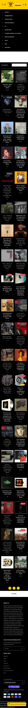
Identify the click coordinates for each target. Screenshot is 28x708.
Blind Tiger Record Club (13, 690)
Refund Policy (7, 668)
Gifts (6, 44)
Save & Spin (7, 47)
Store (5, 658)
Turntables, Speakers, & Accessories (13, 33)
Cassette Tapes (8, 29)
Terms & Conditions (8, 670)
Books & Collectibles (9, 36)
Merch (6, 40)
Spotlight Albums (9, 15)
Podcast (6, 663)
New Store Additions (9, 22)
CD (5, 26)
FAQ (5, 673)
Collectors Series (8, 19)
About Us (6, 656)
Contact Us (6, 666)
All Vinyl (7, 12)
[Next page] (18, 588)
